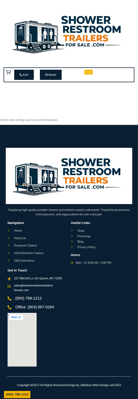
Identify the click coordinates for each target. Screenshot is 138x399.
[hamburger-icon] (88, 72)
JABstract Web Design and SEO (100, 385)
